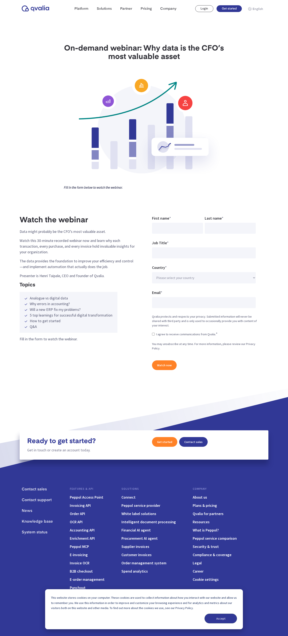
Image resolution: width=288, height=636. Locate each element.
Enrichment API (82, 538)
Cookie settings (206, 579)
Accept (220, 618)
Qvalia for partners (208, 513)
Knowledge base (37, 521)
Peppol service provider (140, 505)
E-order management (87, 579)
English (258, 9)
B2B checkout (81, 571)
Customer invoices (136, 554)
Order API (77, 513)
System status (34, 532)
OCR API (76, 521)
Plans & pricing (205, 505)
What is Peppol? (206, 530)
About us (200, 497)
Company (200, 489)
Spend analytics (134, 571)
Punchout (78, 587)
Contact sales (193, 442)
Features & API (81, 489)
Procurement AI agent (139, 538)
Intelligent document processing (148, 521)
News (27, 511)
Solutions (130, 489)
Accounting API (82, 530)
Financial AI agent (136, 530)
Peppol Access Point (86, 497)
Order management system (143, 563)
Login (204, 8)
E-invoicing (79, 554)
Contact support (37, 500)
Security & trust (206, 546)
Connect (128, 497)
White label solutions (138, 513)
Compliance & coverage (212, 554)
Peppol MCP (79, 546)
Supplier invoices (135, 546)
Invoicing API (80, 505)
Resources (201, 521)
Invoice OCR (79, 563)
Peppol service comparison (215, 538)
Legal (197, 563)
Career (198, 571)
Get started (229, 8)
